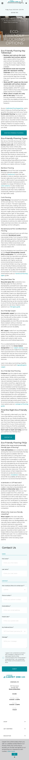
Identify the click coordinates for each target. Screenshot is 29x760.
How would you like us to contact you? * (13, 585)
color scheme (5, 186)
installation (14, 475)
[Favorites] (23, 3)
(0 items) (26, 3)
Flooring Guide (14, 18)
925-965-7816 (14, 12)
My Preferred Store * (7, 627)
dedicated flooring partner (14, 108)
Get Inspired (8, 729)
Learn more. (11, 751)
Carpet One (4, 18)
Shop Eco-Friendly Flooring (14, 133)
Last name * (5, 569)
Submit (14, 669)
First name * (5, 558)
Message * (5, 637)
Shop (5, 721)
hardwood (11, 174)
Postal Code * (5, 616)
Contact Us (8, 437)
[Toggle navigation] (2, 3)
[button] (20, 3)
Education (7, 736)
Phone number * (6, 595)
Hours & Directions (14, 689)
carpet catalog (18, 348)
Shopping (24, 18)
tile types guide (15, 307)
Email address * (6, 606)
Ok (14, 754)
